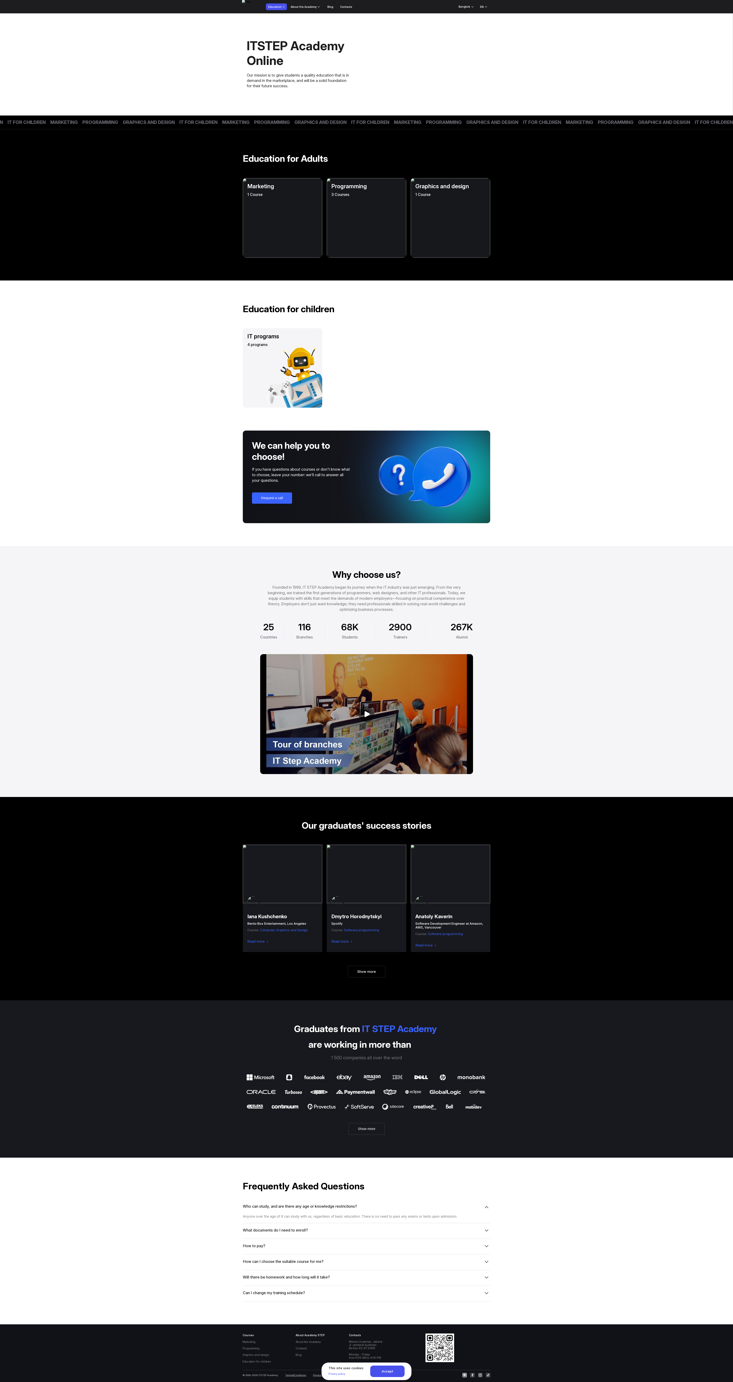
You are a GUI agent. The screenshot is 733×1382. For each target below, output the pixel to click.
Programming (65, 122)
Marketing (28, 122)
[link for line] (464, 1375)
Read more (256, 941)
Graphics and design (113, 122)
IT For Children (163, 122)
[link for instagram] (480, 1375)
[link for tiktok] (488, 1375)
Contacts (346, 6)
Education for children (257, 1361)
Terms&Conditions (295, 1375)
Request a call (272, 498)
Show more (366, 972)
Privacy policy (321, 1375)
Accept (387, 1371)
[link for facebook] (472, 1375)
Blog (330, 6)
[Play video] (367, 714)
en (482, 6)
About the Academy (308, 1341)
